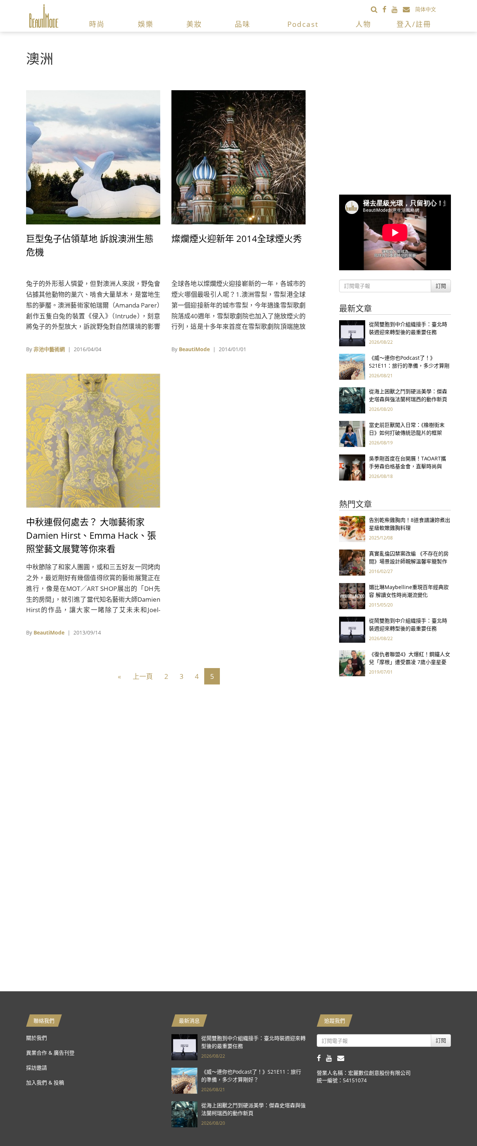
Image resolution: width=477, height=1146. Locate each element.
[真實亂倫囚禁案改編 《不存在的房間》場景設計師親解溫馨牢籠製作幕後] (352, 562)
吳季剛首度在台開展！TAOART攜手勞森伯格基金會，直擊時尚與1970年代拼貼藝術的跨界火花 (407, 466)
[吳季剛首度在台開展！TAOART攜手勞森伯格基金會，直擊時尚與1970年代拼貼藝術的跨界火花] (352, 466)
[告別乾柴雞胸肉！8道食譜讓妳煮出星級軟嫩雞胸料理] (352, 528)
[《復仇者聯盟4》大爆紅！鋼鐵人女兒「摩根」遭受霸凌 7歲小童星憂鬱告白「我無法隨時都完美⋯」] (352, 662)
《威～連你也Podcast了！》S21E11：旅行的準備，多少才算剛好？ (409, 365)
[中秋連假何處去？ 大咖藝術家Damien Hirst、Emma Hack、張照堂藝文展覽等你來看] (93, 440)
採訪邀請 (36, 1067)
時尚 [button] (97, 24)
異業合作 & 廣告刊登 (50, 1052)
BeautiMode (194, 349)
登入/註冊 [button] (414, 24)
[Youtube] (397, 9)
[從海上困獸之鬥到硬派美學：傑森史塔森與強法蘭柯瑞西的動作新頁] (352, 399)
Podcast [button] (303, 24)
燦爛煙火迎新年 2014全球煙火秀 (236, 238)
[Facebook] (387, 9)
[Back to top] (452, 1121)
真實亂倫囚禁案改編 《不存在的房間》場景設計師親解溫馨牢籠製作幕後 (409, 561)
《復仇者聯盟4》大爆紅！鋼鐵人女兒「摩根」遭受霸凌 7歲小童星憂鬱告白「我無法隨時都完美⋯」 (409, 662)
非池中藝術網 (49, 349)
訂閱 (441, 285)
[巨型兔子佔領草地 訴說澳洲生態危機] (93, 156)
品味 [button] (242, 24)
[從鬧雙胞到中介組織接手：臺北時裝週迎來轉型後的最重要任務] (352, 332)
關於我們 (36, 1037)
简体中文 (425, 9)
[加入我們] (409, 9)
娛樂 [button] (146, 24)
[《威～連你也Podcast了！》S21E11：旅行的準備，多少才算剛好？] (352, 366)
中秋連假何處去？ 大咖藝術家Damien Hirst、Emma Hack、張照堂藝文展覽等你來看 (91, 535)
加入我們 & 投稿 (45, 1082)
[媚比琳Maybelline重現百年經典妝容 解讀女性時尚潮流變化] (352, 595)
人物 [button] (363, 24)
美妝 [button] (194, 24)
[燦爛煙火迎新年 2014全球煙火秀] (238, 156)
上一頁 (143, 676)
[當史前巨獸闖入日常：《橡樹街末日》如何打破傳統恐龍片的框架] (352, 433)
